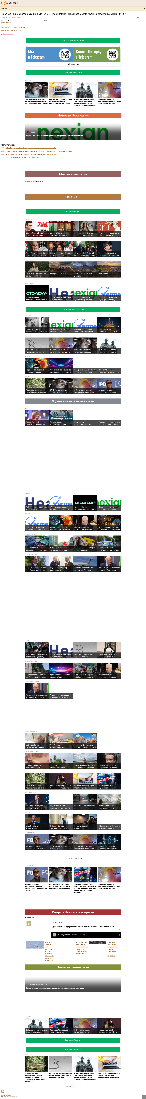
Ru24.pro (28, 1054)
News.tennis (29, 356)
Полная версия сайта (73, 1086)
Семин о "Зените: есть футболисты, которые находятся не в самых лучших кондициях (50, 951)
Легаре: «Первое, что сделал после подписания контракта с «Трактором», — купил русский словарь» (39, 151)
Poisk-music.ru (30, 408)
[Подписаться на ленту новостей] (2, 1091)
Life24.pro (28, 219)
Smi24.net (28, 1016)
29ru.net (27, 376)
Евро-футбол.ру (15, 17)
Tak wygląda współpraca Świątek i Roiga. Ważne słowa (23, 157)
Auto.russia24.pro (31, 534)
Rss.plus (27, 514)
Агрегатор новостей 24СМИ (73, 858)
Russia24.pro (29, 284)
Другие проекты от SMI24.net (73, 309)
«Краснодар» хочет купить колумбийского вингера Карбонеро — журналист (113, 949)
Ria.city (27, 493)
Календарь (4, 8)
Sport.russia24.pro (31, 661)
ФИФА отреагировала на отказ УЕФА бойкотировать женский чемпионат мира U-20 (33, 154)
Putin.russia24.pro (31, 554)
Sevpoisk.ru (28, 812)
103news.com (29, 833)
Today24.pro (29, 240)
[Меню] (143, 2)
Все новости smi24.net (73, 1049)
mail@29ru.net (13, 1096)
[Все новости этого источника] (22, 17)
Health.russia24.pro (31, 641)
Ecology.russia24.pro (32, 752)
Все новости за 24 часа (73, 211)
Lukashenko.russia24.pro (33, 681)
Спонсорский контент (73, 1040)
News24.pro (29, 260)
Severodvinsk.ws (30, 792)
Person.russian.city (31, 731)
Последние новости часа (73, 73)
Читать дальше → (7, 22)
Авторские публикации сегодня (73, 40)
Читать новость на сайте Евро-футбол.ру (14, 27)
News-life (28, 316)
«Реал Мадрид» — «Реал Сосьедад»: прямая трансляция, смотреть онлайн (31, 148)
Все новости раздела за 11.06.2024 (12, 30)
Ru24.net (28, 80)
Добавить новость (7, 34)
